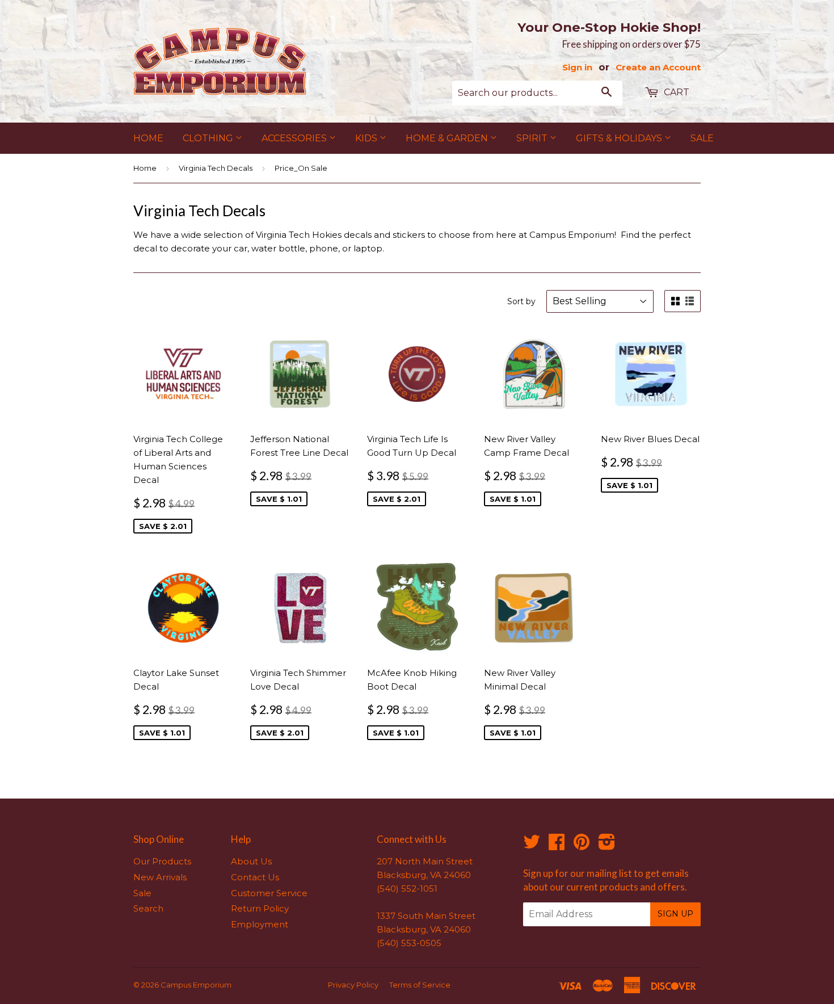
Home (148, 138)
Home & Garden (448, 138)
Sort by (521, 301)
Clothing (209, 138)
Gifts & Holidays (620, 138)
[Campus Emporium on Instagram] (607, 845)
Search (148, 908)
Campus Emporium (196, 984)
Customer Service (269, 893)
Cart (675, 92)
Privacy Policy (353, 984)
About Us (251, 861)
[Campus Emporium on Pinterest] (581, 845)
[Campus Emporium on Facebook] (556, 845)
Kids (367, 138)
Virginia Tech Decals (215, 168)
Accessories (295, 138)
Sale (702, 138)
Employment (259, 924)
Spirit (533, 138)
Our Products (162, 861)
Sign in (577, 67)
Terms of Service (419, 984)
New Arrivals (160, 877)
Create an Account (658, 67)
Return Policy (260, 908)
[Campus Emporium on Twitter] (531, 845)
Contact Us (255, 877)
